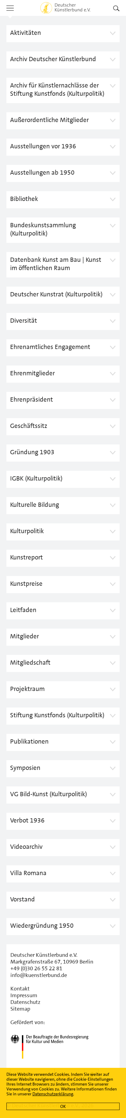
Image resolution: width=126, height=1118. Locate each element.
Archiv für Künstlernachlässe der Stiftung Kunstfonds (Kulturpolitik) (57, 89)
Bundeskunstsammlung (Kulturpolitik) (43, 229)
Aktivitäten (27, 32)
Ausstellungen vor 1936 (43, 146)
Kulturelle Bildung (34, 504)
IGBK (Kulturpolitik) (36, 478)
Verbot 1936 (27, 820)
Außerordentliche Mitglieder (49, 120)
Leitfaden (23, 610)
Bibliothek (24, 199)
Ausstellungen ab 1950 (42, 172)
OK (63, 1106)
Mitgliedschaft (30, 662)
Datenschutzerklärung (52, 1094)
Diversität (23, 320)
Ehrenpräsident (31, 399)
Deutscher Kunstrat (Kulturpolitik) (56, 294)
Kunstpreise (26, 583)
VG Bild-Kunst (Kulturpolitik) (48, 794)
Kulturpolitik (27, 531)
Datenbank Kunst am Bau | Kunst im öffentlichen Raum (55, 263)
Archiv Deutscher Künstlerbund (53, 59)
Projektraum (27, 689)
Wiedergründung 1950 (42, 925)
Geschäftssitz (28, 426)
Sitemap (20, 1008)
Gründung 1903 (32, 452)
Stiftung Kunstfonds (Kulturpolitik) (57, 715)
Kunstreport (26, 557)
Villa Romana (28, 873)
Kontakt (20, 988)
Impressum (23, 995)
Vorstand (22, 899)
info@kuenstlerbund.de (38, 975)
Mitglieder (24, 636)
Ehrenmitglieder (32, 373)
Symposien (25, 767)
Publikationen (29, 741)
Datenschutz (25, 1002)
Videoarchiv (26, 846)
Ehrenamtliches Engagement (50, 347)
